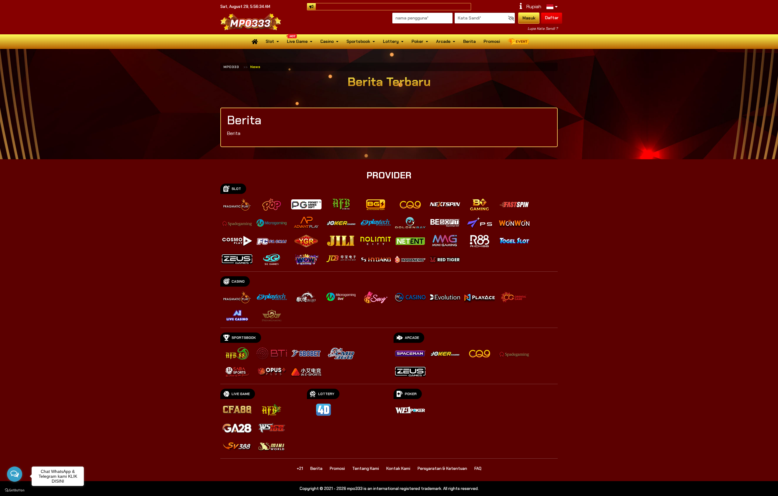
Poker (417, 41)
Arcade (443, 41)
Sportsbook (358, 41)
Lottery (391, 41)
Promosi (492, 41)
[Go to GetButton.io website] (14, 490)
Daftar (552, 17)
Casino (327, 41)
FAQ (477, 468)
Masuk (528, 18)
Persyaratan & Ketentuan (442, 468)
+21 (300, 468)
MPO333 (231, 66)
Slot (270, 41)
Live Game (297, 41)
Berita (469, 41)
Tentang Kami (365, 468)
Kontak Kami (398, 468)
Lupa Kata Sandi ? (543, 28)
